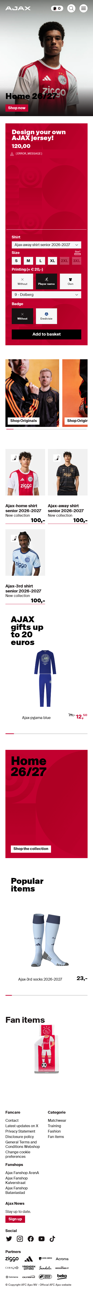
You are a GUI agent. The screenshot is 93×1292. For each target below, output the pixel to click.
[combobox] (46, 245)
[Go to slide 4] (46, 1080)
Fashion (54, 1131)
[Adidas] (28, 1259)
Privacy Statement (20, 1131)
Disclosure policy (19, 1137)
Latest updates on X (21, 1126)
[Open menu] (83, 8)
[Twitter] (9, 1238)
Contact (12, 1120)
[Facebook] (30, 1238)
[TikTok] (52, 1238)
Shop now (17, 108)
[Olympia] (28, 1277)
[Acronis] (62, 1259)
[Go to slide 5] (58, 1080)
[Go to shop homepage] (17, 8)
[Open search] (71, 8)
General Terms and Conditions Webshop (22, 1144)
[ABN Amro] (45, 1259)
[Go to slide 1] (19, 860)
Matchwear (57, 1120)
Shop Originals (23, 420)
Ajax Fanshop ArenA (22, 1173)
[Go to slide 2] (46, 860)
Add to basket (47, 334)
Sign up (15, 1219)
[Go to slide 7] (81, 1080)
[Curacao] (12, 1268)
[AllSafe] (45, 1277)
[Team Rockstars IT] (62, 1268)
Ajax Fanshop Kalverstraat (16, 1180)
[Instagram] (19, 1238)
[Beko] (62, 1277)
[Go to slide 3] (73, 860)
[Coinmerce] (12, 1277)
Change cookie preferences (17, 1154)
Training (54, 1126)
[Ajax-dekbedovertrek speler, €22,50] (46, 1046)
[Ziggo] (12, 1259)
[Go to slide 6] (70, 1080)
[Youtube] (41, 1238)
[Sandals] (45, 1268)
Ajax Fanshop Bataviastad (16, 1190)
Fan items (56, 1137)
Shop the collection (31, 848)
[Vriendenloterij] (28, 1268)
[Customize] (14, 458)
